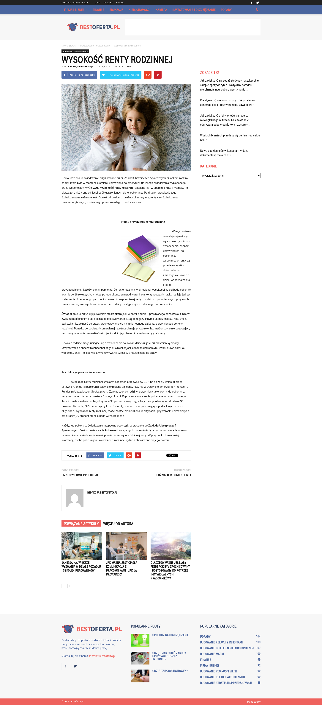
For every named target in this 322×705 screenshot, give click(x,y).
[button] (256, 9)
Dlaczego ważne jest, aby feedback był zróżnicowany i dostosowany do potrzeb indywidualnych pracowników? (170, 570)
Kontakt (120, 2)
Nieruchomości (139, 10)
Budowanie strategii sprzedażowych (226, 683)
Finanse (98, 10)
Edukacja (116, 10)
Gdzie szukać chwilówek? (170, 671)
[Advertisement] (193, 27)
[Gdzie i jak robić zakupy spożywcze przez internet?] (140, 658)
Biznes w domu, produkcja (79, 475)
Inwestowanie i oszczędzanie (194, 10)
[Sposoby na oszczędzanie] (140, 640)
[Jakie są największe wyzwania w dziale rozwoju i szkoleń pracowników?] (81, 546)
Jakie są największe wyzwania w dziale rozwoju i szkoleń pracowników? (81, 566)
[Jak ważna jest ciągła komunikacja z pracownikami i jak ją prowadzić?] (126, 546)
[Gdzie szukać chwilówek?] (140, 676)
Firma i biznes (74, 10)
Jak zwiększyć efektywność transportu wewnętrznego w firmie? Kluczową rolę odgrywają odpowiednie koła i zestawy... (225, 120)
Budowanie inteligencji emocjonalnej (227, 648)
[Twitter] (258, 2)
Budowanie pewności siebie (218, 671)
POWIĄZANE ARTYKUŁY (81, 524)
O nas (97, 2)
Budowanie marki (212, 654)
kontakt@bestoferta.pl (102, 656)
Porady (226, 10)
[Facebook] (251, 2)
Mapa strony (254, 701)
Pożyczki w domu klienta (173, 475)
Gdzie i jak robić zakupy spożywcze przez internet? (169, 656)
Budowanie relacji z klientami (221, 642)
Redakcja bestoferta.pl (80, 66)
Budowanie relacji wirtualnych (222, 677)
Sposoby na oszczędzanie (170, 635)
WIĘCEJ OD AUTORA (118, 524)
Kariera (161, 10)
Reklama (108, 2)
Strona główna (69, 45)
